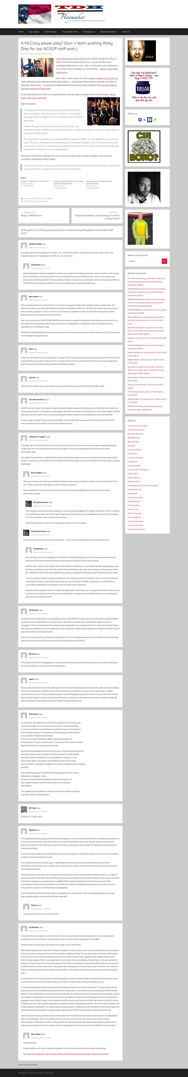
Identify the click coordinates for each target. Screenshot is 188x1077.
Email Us (126, 32)
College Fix (133, 462)
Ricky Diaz (44, 201)
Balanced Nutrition (109, 32)
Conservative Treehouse (138, 470)
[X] (144, 119)
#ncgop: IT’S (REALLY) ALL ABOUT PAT (35, 181)
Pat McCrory (34, 201)
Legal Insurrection (135, 497)
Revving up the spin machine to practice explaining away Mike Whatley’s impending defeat (146, 281)
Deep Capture (134, 477)
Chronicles (132, 453)
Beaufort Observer (135, 434)
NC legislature (89, 32)
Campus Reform (135, 450)
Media (38, 198)
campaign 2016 (29, 198)
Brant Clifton (47, 54)
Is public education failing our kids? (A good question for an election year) (146, 320)
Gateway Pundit (134, 489)
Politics (50, 198)
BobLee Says (133, 442)
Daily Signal (133, 473)
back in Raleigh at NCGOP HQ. (104, 78)
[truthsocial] (140, 119)
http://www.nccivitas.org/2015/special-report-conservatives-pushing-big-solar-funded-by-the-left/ (66, 1054)
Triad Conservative (136, 521)
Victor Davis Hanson (136, 529)
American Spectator (136, 430)
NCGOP (44, 198)
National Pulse (134, 501)
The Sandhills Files (70, 32)
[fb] (149, 119)
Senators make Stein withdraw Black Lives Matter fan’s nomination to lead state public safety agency (146, 330)
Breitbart (131, 446)
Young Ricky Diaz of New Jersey (71, 59)
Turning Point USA (135, 525)
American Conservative (138, 426)
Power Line (132, 509)
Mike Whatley (50, 32)
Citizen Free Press (135, 458)
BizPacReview (134, 438)
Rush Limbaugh (134, 513)
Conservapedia (134, 465)
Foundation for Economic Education (143, 485)
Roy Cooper (34, 32)
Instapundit (132, 493)
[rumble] (155, 119)
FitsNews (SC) (134, 481)
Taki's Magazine (134, 517)
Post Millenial (133, 505)
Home (21, 32)
